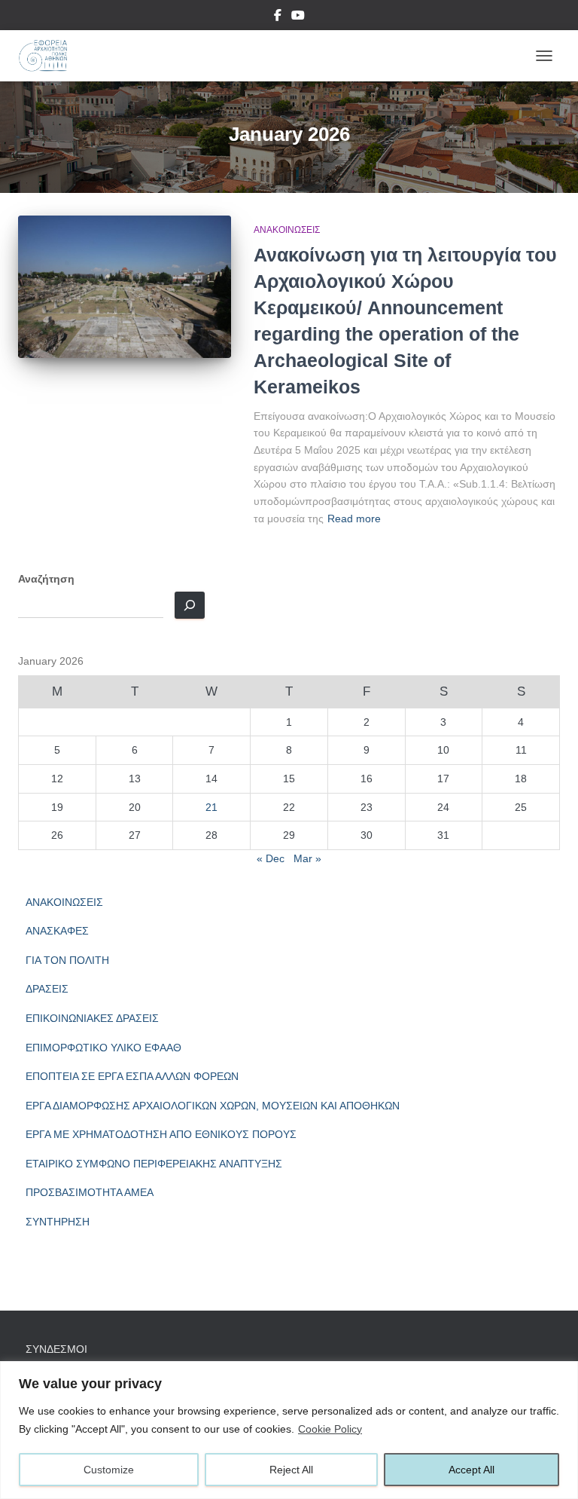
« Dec (270, 858)
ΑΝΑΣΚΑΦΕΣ (57, 931)
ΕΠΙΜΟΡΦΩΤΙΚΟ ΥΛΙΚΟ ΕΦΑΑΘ (103, 1048)
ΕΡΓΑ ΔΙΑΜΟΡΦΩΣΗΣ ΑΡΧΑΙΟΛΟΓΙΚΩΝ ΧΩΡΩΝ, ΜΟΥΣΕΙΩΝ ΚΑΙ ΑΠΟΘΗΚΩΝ (213, 1106)
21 (211, 807)
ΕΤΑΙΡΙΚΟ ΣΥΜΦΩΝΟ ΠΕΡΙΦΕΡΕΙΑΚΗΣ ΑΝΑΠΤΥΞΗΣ (154, 1164)
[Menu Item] (277, 17)
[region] (289, 1430)
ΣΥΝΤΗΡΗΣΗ (58, 1222)
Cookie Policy (330, 1429)
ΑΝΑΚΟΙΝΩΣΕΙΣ (287, 230)
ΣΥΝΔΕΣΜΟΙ (56, 1349)
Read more (354, 518)
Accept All (471, 1470)
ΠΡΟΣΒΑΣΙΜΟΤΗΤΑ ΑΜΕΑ (90, 1192)
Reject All (291, 1470)
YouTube (298, 17)
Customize (109, 1470)
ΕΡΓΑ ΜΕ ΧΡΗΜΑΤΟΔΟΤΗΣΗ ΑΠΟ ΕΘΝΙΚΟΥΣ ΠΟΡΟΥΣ (161, 1134)
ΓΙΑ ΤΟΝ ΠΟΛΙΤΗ (67, 960)
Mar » (307, 858)
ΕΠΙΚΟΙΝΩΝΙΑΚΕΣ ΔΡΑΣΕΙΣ (92, 1018)
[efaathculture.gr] (48, 56)
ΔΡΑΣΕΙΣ (47, 989)
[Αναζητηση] (190, 605)
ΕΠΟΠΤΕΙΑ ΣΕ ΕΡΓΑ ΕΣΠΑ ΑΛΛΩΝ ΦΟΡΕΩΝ (132, 1076)
